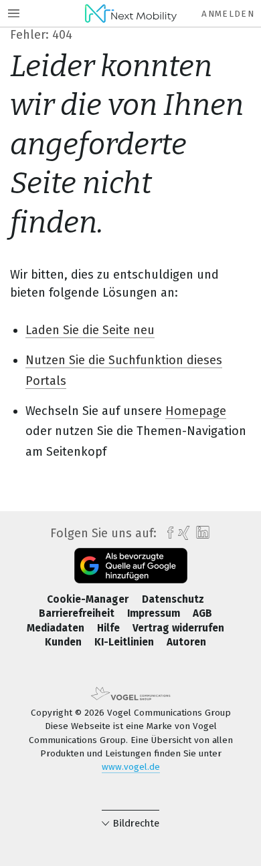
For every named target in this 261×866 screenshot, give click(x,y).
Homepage (195, 411)
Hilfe (109, 628)
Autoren (186, 642)
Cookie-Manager (89, 599)
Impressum (155, 613)
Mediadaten (57, 628)
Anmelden (227, 13)
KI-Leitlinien (125, 642)
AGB (202, 613)
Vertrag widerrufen (178, 628)
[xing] (182, 533)
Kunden (64, 642)
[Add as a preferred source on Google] (130, 565)
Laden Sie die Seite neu (90, 330)
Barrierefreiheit (78, 613)
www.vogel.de (131, 766)
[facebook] (167, 533)
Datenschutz (173, 599)
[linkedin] (201, 533)
